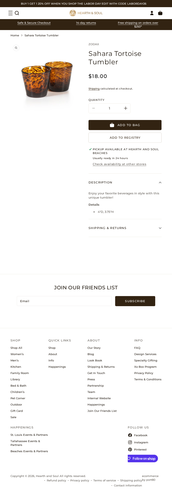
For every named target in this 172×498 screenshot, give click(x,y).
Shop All (16, 347)
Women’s (17, 354)
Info (51, 360)
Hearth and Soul (47, 476)
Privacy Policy (143, 373)
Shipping (94, 88)
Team (91, 392)
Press (91, 379)
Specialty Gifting (145, 360)
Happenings (57, 366)
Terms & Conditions (148, 379)
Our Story (93, 347)
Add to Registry (125, 138)
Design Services (145, 354)
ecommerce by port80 (150, 477)
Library (15, 379)
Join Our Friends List (102, 410)
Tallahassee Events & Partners (25, 443)
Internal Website (99, 398)
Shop (52, 347)
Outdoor (16, 404)
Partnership (95, 385)
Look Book (94, 360)
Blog (90, 354)
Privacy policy (79, 480)
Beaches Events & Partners (29, 451)
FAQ (137, 347)
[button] (17, 13)
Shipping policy (131, 480)
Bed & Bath (18, 385)
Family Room (19, 373)
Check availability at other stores (119, 164)
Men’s (14, 360)
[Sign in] (152, 13)
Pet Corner (17, 398)
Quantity (96, 99)
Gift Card (16, 410)
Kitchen (15, 366)
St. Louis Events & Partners (29, 434)
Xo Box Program (145, 366)
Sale (13, 417)
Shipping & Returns (101, 366)
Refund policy (56, 480)
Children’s (17, 392)
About (52, 354)
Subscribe (135, 301)
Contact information (128, 485)
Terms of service (104, 480)
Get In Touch (96, 373)
